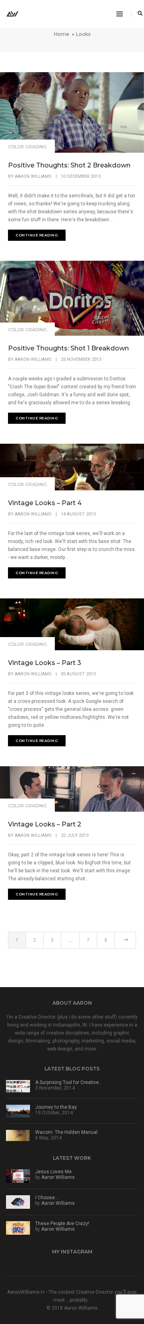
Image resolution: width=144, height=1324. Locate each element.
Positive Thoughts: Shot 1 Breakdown (68, 348)
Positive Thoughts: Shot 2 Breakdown (69, 165)
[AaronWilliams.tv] (12, 13)
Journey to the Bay (56, 1107)
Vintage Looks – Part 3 (44, 663)
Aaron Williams (33, 176)
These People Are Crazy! (62, 1223)
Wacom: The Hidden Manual (66, 1132)
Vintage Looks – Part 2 (44, 824)
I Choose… (46, 1197)
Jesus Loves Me (53, 1171)
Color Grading (27, 147)
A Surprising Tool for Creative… (68, 1082)
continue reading (37, 235)
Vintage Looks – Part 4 (45, 503)
